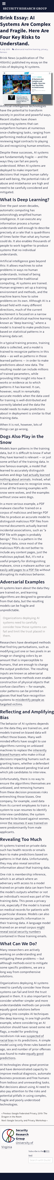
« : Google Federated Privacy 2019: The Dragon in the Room (24, 1115)
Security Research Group (25, 8)
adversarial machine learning (27, 49)
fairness (3, 52)
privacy (44, 49)
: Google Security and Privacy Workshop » (24, 1120)
